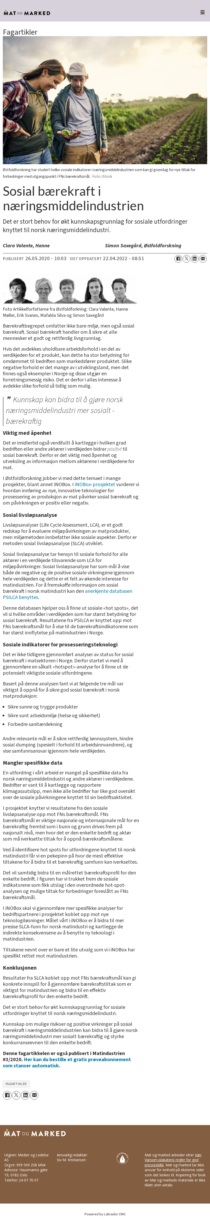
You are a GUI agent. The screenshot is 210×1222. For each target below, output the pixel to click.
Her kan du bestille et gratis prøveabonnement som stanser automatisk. (67, 1062)
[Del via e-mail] (203, 259)
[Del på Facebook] (178, 259)
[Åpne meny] (199, 12)
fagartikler (16, 1083)
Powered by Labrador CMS (105, 1214)
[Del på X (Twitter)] (186, 259)
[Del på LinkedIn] (194, 259)
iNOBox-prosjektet (95, 484)
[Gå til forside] (94, 12)
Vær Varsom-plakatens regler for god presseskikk (173, 1159)
